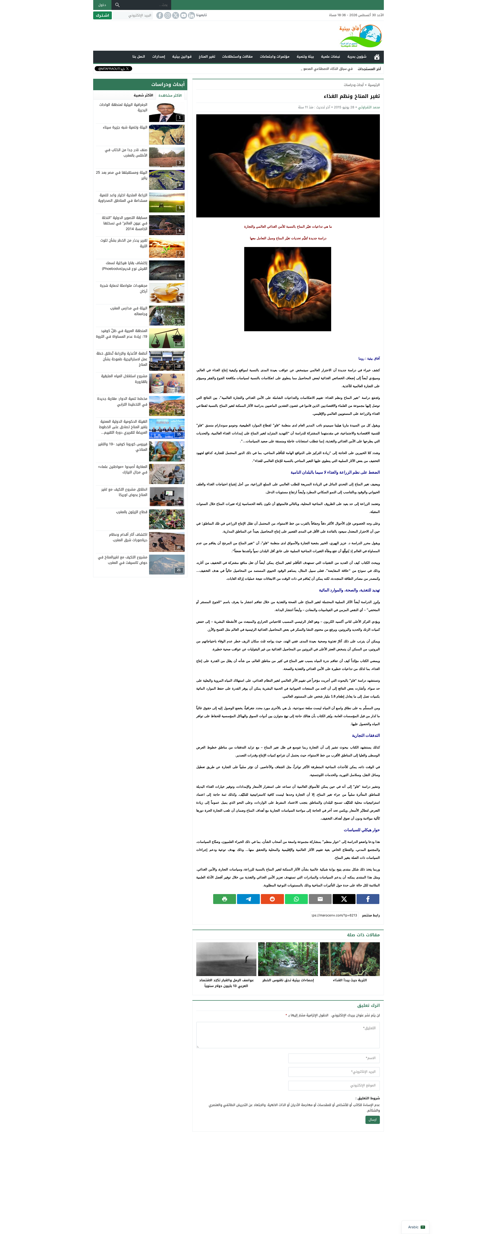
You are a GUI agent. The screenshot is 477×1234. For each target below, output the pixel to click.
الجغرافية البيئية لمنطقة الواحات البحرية (123, 107)
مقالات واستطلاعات (237, 56)
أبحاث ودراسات (354, 85)
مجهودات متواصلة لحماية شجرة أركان (123, 288)
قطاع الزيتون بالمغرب (131, 512)
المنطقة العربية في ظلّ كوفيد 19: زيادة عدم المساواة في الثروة (121, 334)
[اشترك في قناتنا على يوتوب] (183, 15)
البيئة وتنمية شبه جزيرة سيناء (125, 127)
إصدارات (158, 56)
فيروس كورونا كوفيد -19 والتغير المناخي (122, 447)
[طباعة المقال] (224, 899)
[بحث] (117, 5)
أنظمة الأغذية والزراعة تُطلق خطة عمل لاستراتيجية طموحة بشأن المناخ (121, 359)
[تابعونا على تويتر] (175, 15)
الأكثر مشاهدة (170, 95)
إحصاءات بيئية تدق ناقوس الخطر (288, 980)
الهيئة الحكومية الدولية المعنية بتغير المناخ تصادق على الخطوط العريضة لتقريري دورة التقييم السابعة (123, 429)
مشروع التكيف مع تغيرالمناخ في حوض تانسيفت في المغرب (122, 560)
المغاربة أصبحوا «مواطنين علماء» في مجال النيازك (122, 469)
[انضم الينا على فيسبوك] (159, 15)
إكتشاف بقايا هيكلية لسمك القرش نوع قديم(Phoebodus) (124, 266)
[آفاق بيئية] (238, 35)
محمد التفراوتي (369, 107)
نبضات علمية (330, 56)
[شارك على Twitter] (344, 899)
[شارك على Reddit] (272, 899)
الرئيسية (377, 57)
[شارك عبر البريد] (320, 899)
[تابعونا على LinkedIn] (191, 15)
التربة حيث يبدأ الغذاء (350, 980)
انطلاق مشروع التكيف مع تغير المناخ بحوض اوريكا (124, 492)
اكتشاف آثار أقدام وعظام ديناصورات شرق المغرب (128, 537)
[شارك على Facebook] (368, 899)
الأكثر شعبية (143, 95)
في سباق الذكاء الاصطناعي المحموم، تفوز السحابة (317, 69)
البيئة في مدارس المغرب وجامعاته (128, 311)
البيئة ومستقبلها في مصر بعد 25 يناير (121, 175)
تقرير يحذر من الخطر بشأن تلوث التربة (123, 243)
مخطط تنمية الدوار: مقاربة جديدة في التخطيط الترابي (122, 401)
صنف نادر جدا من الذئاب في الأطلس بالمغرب (126, 153)
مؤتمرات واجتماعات (274, 56)
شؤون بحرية (356, 56)
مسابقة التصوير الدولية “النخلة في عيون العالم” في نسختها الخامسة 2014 (124, 223)
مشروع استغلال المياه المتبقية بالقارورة (124, 379)
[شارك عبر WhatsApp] (296, 899)
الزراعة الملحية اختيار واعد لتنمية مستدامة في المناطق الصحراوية (122, 198)
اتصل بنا (138, 56)
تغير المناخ (207, 56)
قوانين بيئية (182, 56)
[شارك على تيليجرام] (248, 899)
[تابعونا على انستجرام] (167, 15)
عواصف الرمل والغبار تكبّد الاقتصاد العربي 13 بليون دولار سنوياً (226, 983)
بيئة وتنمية (305, 56)
